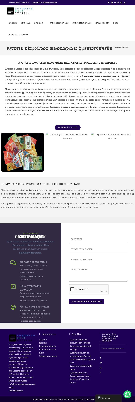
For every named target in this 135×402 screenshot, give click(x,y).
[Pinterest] (100, 372)
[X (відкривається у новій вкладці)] (108, 2)
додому (43, 339)
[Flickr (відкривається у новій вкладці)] (121, 2)
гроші (34, 92)
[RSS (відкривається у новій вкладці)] (127, 2)
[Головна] (81, 47)
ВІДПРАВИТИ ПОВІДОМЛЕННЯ (86, 301)
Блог (41, 353)
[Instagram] (100, 367)
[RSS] (100, 377)
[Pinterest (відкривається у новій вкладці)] (115, 2)
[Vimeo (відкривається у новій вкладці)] (124, 2)
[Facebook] (101, 362)
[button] (127, 394)
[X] (100, 357)
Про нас (43, 343)
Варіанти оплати (47, 346)
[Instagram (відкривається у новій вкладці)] (118, 2)
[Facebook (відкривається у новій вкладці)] (112, 2)
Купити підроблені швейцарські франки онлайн (106, 47)
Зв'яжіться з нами (48, 356)
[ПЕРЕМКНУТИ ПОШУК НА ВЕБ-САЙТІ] (33, 35)
